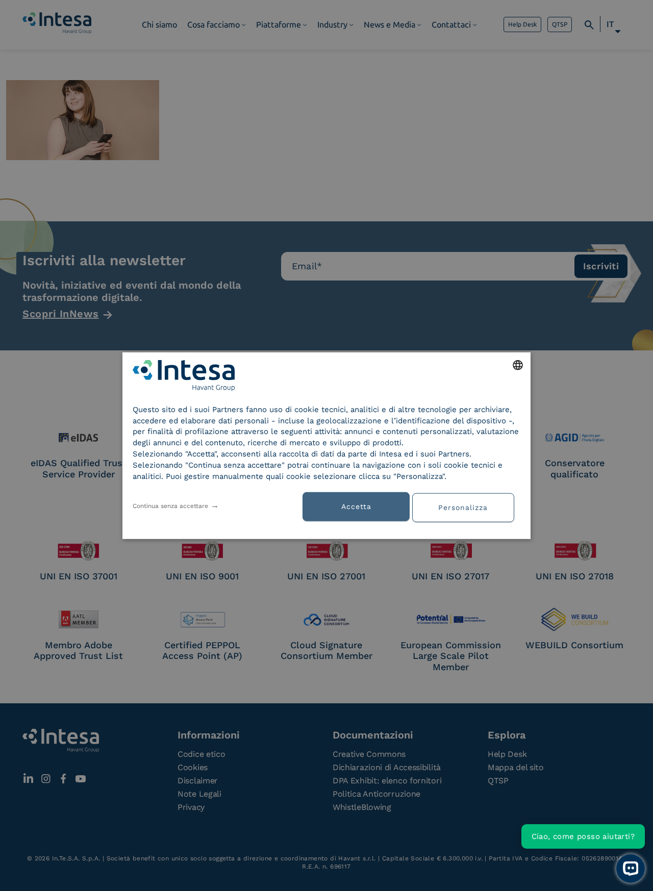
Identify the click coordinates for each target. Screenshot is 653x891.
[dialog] (326, 445)
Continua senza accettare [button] (170, 505)
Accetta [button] (356, 506)
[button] (466, 506)
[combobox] (518, 365)
